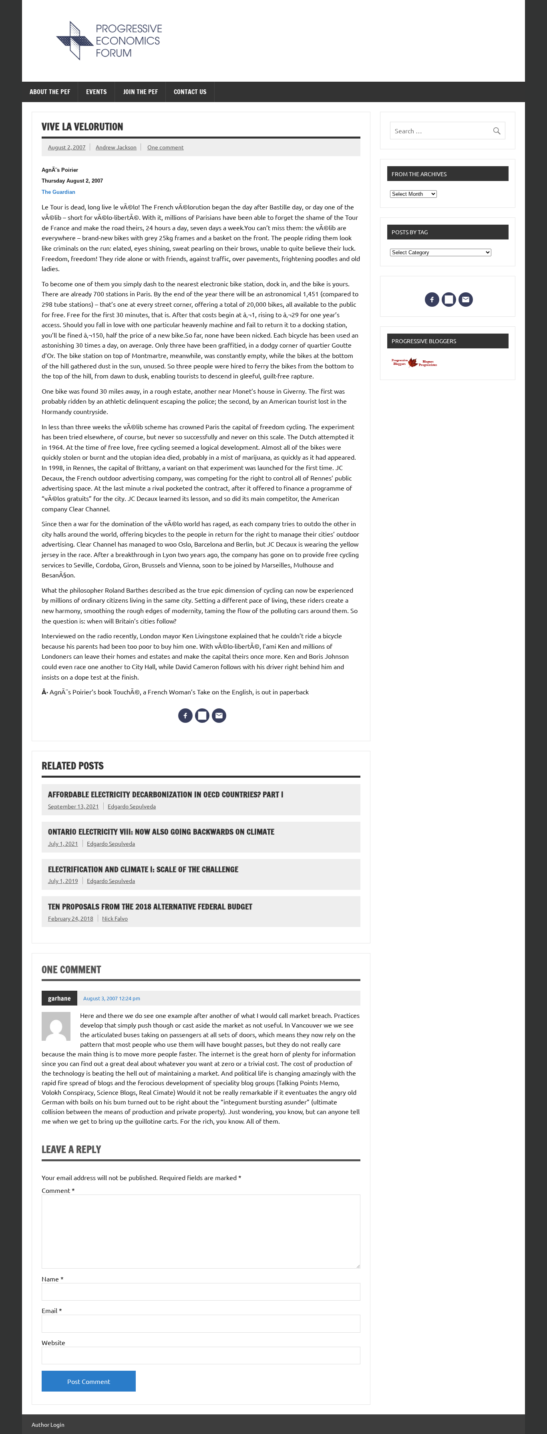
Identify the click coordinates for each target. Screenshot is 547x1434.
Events (96, 91)
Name (53, 1278)
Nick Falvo (115, 918)
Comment (58, 1190)
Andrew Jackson (116, 147)
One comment (165, 147)
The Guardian (58, 192)
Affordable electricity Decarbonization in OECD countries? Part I (166, 794)
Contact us (190, 91)
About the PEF (50, 91)
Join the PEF (140, 91)
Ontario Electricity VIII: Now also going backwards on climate (161, 831)
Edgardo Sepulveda (132, 806)
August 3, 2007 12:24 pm (111, 998)
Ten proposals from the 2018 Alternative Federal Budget (150, 906)
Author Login (48, 1424)
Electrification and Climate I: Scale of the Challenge (143, 869)
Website (53, 1342)
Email (52, 1310)
